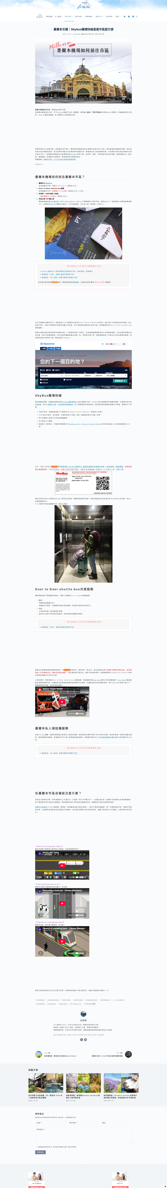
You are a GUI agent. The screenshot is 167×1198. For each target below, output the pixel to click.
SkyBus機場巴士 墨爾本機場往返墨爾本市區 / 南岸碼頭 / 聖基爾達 (67, 271)
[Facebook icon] (81, 1039)
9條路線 (38, 404)
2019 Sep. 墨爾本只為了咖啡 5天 (83, 34)
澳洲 (96, 34)
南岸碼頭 (61, 404)
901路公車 (55, 201)
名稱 (39, 1123)
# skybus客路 (90, 1004)
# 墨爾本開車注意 (51, 1004)
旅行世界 (101, 34)
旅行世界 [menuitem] (68, 16)
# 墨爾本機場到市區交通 (53, 1000)
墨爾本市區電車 (41, 807)
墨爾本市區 (52, 404)
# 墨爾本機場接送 (40, 1000)
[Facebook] (124, 16)
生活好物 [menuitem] (109, 16)
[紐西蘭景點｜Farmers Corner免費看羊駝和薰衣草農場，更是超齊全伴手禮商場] (121, 1083)
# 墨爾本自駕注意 (62, 1004)
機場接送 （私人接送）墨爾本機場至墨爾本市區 (60, 277)
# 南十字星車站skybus (76, 1004)
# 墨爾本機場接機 (40, 1004)
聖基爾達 (69, 404)
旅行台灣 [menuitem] (78, 16)
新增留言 (41, 1129)
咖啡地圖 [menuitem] (89, 16)
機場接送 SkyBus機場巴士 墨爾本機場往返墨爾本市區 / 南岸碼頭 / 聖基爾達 (92, 467)
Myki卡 (53, 204)
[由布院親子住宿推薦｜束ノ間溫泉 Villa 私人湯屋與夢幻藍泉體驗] (45, 1083)
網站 (104, 1123)
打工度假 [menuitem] (58, 16)
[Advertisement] (83, 131)
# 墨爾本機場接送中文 (105, 1000)
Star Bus (97, 680)
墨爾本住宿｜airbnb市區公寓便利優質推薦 (59, 159)
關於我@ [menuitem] (49, 16)
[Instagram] (129, 16)
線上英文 (114, 1173)
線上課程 (30, 1173)
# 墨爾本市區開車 (66, 1000)
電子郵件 (73, 1123)
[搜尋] (136, 16)
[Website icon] (85, 1039)
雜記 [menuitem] (117, 16)
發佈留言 (40, 1152)
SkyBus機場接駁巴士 (70, 402)
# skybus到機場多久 (118, 1000)
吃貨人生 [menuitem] (99, 16)
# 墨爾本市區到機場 (78, 1000)
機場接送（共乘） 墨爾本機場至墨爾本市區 (58, 274)
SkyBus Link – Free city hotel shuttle (85, 424)
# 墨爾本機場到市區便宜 (91, 1000)
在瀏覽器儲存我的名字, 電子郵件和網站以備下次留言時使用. (57, 1147)
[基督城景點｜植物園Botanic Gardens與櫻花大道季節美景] (83, 1083)
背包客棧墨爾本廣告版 (108, 737)
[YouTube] (133, 16)
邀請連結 (75, 282)
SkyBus (74, 154)
